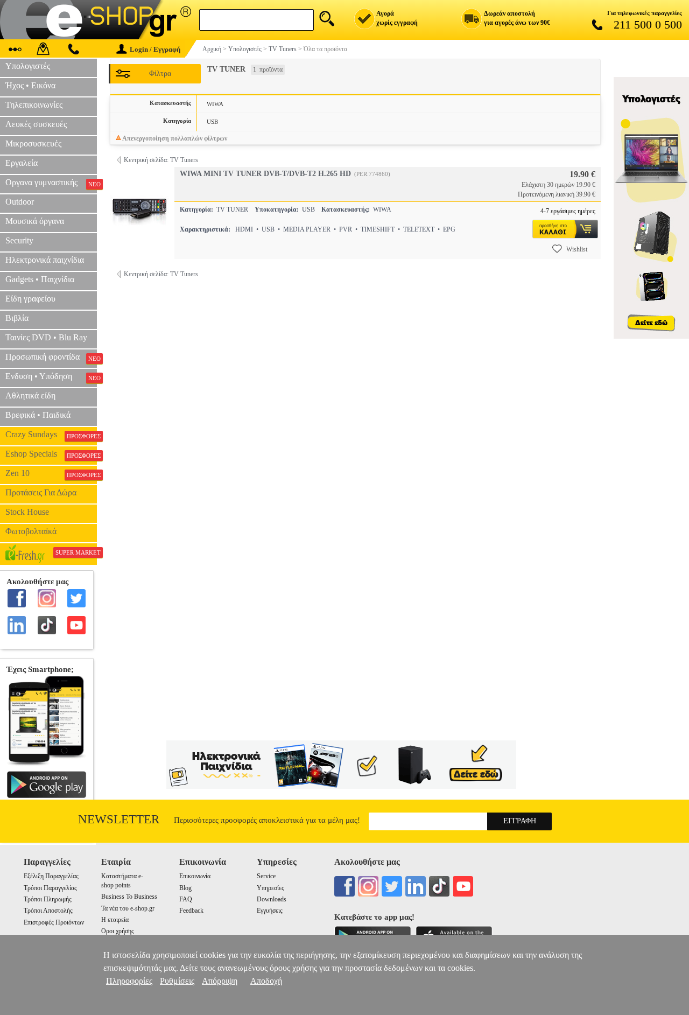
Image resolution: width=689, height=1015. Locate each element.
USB (212, 121)
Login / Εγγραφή (155, 49)
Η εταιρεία (115, 919)
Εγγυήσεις (270, 910)
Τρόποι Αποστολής (48, 910)
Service (266, 876)
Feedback (191, 910)
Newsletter (118, 819)
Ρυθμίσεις (177, 980)
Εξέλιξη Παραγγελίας (51, 876)
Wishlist (576, 249)
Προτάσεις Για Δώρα (40, 492)
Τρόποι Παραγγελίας (50, 888)
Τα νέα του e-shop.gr (127, 908)
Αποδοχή (266, 980)
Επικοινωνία (194, 876)
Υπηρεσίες (270, 888)
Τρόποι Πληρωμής (48, 899)
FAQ (185, 899)
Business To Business (129, 896)
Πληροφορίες (129, 980)
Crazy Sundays (51, 434)
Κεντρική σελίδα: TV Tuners (161, 160)
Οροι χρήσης (117, 931)
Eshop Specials (51, 454)
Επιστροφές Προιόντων (54, 922)
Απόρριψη (219, 980)
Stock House (27, 511)
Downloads (271, 899)
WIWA (215, 104)
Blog (185, 888)
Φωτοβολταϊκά (31, 531)
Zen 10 (51, 473)
